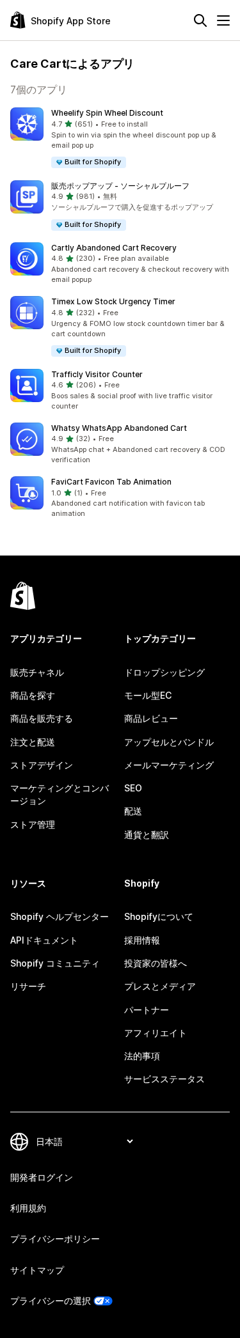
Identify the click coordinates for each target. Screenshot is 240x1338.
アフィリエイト (155, 1032)
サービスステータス (164, 1078)
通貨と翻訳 (146, 834)
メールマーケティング (169, 764)
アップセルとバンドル (169, 741)
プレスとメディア (160, 986)
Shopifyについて (158, 916)
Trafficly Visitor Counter (97, 374)
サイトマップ (37, 1269)
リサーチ (28, 986)
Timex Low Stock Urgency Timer (113, 301)
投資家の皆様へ (155, 963)
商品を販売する (41, 718)
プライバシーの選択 (50, 1300)
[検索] (200, 20)
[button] (120, 138)
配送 (133, 810)
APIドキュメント (44, 940)
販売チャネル (37, 672)
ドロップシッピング (164, 672)
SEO (133, 787)
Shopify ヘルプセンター (59, 916)
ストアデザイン (41, 764)
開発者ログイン (41, 1177)
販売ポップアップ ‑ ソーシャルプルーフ (120, 186)
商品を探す (32, 695)
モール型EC (148, 695)
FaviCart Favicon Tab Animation (111, 481)
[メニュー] (223, 20)
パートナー (146, 1009)
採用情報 (142, 940)
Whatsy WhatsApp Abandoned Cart (119, 428)
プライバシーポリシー (55, 1238)
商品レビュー (151, 718)
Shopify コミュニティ (55, 963)
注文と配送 (32, 741)
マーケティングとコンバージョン (59, 794)
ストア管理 (32, 824)
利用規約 (28, 1207)
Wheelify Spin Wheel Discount (107, 113)
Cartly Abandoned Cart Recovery (114, 248)
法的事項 (142, 1055)
